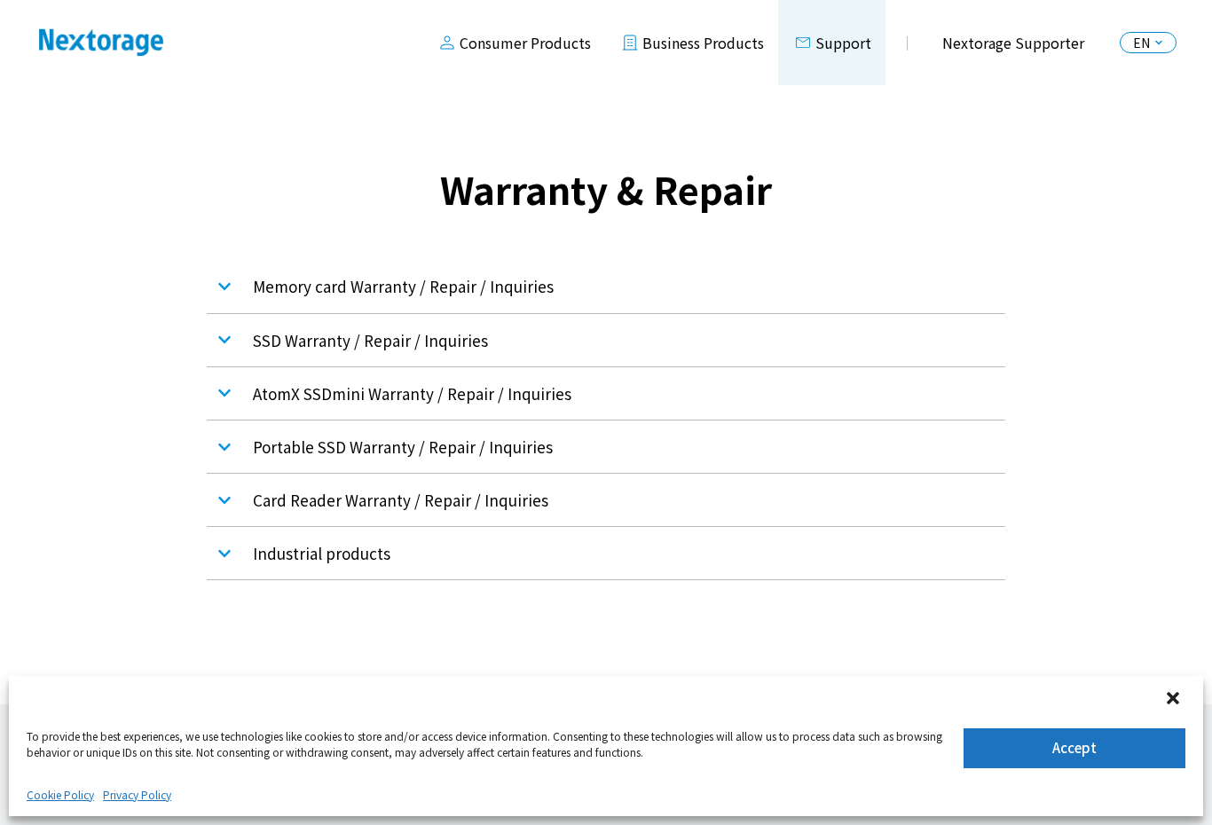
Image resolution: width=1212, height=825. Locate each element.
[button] (1174, 700)
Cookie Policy (60, 794)
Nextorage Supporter (1013, 42)
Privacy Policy (137, 794)
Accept (1074, 747)
